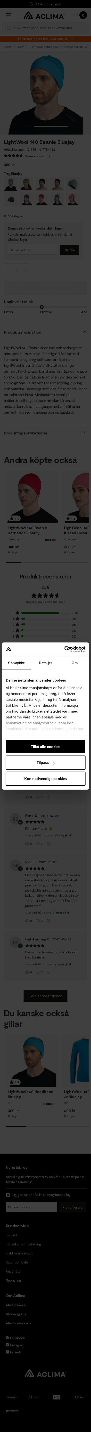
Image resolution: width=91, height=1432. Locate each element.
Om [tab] (75, 663)
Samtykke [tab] (16, 663)
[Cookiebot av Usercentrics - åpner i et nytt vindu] (64, 649)
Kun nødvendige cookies (45, 778)
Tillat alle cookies (45, 746)
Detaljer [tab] (45, 663)
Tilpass (43, 762)
